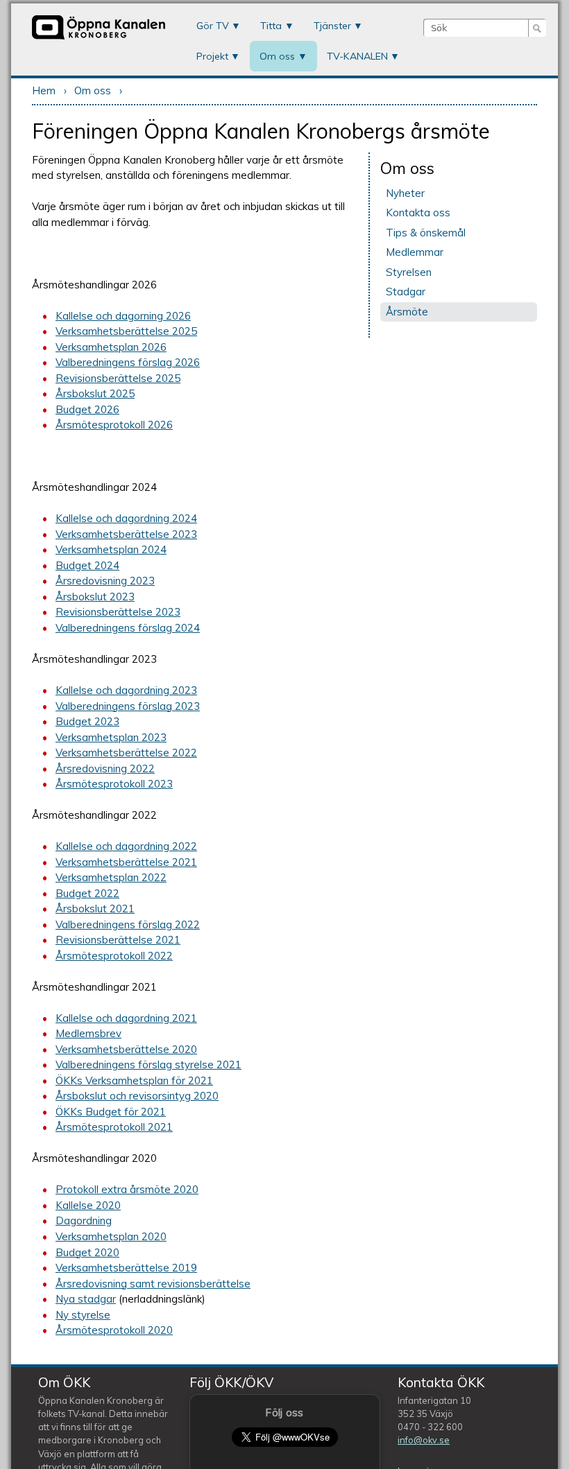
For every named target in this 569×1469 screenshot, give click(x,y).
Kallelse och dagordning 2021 (126, 1018)
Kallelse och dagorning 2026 (123, 315)
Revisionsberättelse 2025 (118, 378)
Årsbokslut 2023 (95, 596)
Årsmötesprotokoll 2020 (114, 1330)
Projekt (212, 56)
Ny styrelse (83, 1314)
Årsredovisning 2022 (105, 768)
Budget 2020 (87, 1252)
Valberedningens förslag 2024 (128, 627)
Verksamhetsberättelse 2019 (126, 1267)
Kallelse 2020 (88, 1205)
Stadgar (405, 291)
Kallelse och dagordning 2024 (126, 518)
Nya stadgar (86, 1298)
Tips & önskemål (426, 232)
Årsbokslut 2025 (95, 393)
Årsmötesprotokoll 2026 (114, 424)
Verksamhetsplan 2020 (111, 1236)
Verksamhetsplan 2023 (111, 737)
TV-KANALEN (357, 56)
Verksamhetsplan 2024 (111, 549)
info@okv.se (424, 1439)
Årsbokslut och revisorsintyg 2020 (137, 1095)
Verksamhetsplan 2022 (111, 877)
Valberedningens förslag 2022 (128, 924)
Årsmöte (407, 311)
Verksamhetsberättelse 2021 (126, 862)
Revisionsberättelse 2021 (118, 939)
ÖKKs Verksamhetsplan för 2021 (134, 1080)
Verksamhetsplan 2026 (111, 347)
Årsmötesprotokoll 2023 (114, 783)
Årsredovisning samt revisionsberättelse (153, 1283)
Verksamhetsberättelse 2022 (126, 752)
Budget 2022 (87, 893)
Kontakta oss (418, 212)
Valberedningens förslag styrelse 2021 (148, 1064)
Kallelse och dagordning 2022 (126, 846)
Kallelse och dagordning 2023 (126, 690)
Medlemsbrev (88, 1033)
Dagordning (84, 1220)
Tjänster (332, 25)
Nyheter (405, 193)
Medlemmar (414, 252)
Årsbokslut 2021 (95, 908)
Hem (44, 90)
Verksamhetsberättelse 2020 (126, 1049)
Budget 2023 (87, 721)
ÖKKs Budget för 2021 (111, 1111)
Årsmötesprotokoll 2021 (114, 1126)
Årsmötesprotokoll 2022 (114, 955)
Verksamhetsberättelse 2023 (126, 534)
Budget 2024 (87, 565)
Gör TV (212, 25)
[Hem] (98, 37)
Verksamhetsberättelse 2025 (126, 331)
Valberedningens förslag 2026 (128, 362)
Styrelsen (409, 272)
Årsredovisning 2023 (105, 580)
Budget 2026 (87, 409)
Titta (271, 25)
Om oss (277, 56)
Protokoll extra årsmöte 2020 (127, 1189)
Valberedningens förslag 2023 (128, 706)
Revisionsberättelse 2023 (118, 611)
